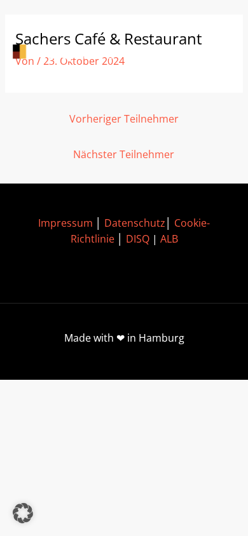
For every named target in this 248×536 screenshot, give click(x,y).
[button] (23, 513)
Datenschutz (134, 223)
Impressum (65, 223)
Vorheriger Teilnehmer (124, 119)
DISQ (137, 239)
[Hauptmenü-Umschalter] (216, 53)
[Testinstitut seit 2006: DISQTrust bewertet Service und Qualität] (70, 53)
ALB (169, 239)
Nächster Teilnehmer (123, 154)
